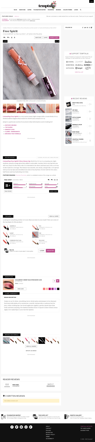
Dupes (45, 37)
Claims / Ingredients (12, 131)
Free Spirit (10, 31)
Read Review (8, 191)
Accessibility (50, 438)
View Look (21, 289)
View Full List (79, 72)
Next (58, 41)
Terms (48, 436)
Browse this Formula (13, 134)
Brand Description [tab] (10, 297)
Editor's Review (10, 125)
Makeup (17, 28)
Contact (48, 428)
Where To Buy (53, 191)
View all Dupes (53, 216)
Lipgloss (26, 28)
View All (16, 16)
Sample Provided (54, 157)
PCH (40, 226)
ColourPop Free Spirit (11, 116)
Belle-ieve (41, 240)
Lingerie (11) (13, 226)
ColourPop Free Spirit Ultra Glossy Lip (16, 161)
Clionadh (5, 19)
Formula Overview (21, 175)
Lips (21, 28)
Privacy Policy (50, 434)
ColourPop (5, 20)
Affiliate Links (46, 157)
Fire (40, 233)
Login (91, 1)
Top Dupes (8, 127)
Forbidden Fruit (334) (15, 240)
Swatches (38, 37)
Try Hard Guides (85, 428)
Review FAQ (49, 432)
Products (10, 28)
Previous (56, 41)
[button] (15, 10)
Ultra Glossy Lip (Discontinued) (39, 28)
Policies (48, 430)
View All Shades (31, 346)
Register (50, 251)
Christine (19, 281)
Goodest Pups (84, 430)
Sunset (12, 233)
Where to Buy (54, 37)
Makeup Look (9, 129)
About (48, 426)
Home (4, 28)
